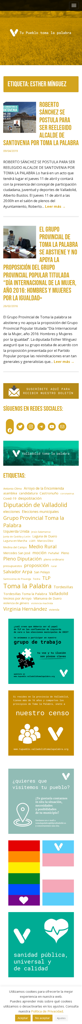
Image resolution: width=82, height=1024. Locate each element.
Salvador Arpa (17, 572)
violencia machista (42, 603)
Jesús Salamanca (41, 531)
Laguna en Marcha (15, 541)
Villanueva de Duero (47, 598)
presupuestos (12, 566)
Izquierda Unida (16, 531)
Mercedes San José (16, 553)
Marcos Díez (45, 541)
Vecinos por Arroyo (17, 598)
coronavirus (67, 493)
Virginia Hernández (25, 608)
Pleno (65, 553)
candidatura (28, 493)
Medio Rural (43, 546)
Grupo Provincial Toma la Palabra (33, 521)
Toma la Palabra (27, 586)
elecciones (11, 511)
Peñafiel (53, 553)
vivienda (54, 609)
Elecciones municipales (40, 511)
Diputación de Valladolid (35, 505)
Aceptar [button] (23, 1018)
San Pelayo (42, 572)
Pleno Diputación (22, 558)
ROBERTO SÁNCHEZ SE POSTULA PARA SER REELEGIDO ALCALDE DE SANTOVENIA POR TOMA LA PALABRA (41, 124)
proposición (36, 565)
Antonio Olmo (12, 488)
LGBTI (32, 540)
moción (39, 552)
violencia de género (16, 603)
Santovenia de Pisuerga (17, 578)
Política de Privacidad (47, 1011)
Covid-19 (9, 498)
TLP (46, 578)
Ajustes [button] (61, 1018)
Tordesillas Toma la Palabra (25, 594)
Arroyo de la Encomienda (44, 488)
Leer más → (55, 206)
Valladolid (58, 593)
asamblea (10, 493)
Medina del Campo (15, 547)
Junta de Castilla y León (16, 536)
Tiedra (36, 578)
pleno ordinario (54, 559)
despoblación (30, 498)
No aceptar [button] (42, 1018)
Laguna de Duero (44, 536)
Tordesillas (63, 586)
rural (54, 566)
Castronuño (49, 493)
